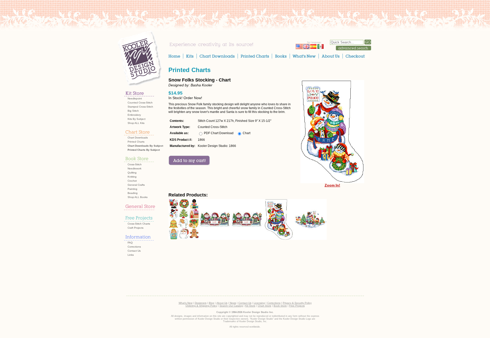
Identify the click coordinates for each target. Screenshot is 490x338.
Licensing (259, 302)
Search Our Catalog (231, 305)
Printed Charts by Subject (144, 149)
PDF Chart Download (219, 133)
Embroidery (134, 114)
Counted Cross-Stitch (140, 102)
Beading (133, 193)
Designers (200, 302)
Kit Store (250, 305)
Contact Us (134, 250)
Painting (132, 189)
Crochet (132, 180)
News (233, 302)
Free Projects (297, 305)
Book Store (280, 305)
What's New (185, 302)
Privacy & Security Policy (297, 302)
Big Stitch (133, 110)
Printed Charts (136, 141)
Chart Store (264, 305)
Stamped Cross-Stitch (140, 106)
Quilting (132, 172)
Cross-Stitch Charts (139, 223)
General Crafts (136, 184)
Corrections (134, 246)
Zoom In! (332, 185)
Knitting (132, 176)
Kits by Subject (136, 119)
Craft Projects (135, 227)
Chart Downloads (138, 137)
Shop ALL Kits (136, 123)
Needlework (134, 168)
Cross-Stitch (135, 164)
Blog (211, 302)
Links (131, 254)
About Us (221, 302)
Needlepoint (135, 98)
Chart (246, 133)
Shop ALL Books (138, 197)
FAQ (130, 242)
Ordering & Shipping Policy (201, 305)
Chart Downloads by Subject (145, 145)
